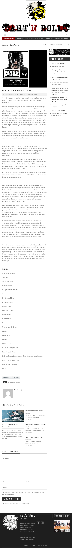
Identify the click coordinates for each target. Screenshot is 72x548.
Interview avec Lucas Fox (24, 38)
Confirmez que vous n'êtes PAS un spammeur (16, 503)
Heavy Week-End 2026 (10, 424)
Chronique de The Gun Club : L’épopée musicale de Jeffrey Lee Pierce (59, 99)
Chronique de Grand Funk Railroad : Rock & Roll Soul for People (59, 72)
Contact (26, 545)
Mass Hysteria (16, 382)
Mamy (35, 94)
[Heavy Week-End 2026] (14, 416)
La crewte (32, 545)
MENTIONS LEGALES (42, 545)
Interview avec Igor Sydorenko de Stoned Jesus (59, 38)
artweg (10, 382)
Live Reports (10, 44)
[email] (21, 390)
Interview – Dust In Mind (58, 110)
